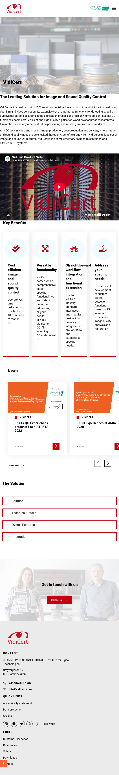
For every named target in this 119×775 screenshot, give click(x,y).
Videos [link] (7, 751)
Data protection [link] (12, 709)
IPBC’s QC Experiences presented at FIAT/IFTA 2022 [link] (31, 427)
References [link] (10, 745)
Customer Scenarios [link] (15, 739)
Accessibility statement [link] (17, 703)
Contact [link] (8, 763)
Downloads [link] (10, 757)
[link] (3, 763)
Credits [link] (7, 715)
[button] (97, 463)
